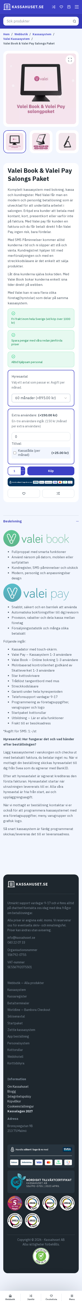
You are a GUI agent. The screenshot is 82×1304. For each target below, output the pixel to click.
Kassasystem (16, 990)
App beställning (18, 1036)
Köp (51, 471)
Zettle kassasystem (21, 1030)
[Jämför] (53, 7)
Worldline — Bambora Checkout (28, 1010)
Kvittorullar (15, 1050)
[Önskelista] (61, 7)
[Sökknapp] (74, 21)
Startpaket (15, 1023)
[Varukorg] (68, 6)
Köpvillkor (14, 1101)
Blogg (11, 1091)
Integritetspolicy (19, 1096)
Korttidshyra (15, 1063)
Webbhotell (15, 1057)
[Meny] (77, 7)
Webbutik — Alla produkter (25, 983)
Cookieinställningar (20, 1106)
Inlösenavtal (16, 1016)
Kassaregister (17, 996)
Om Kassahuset (18, 1087)
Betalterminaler (18, 1003)
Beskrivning (12, 521)
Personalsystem (18, 1043)
